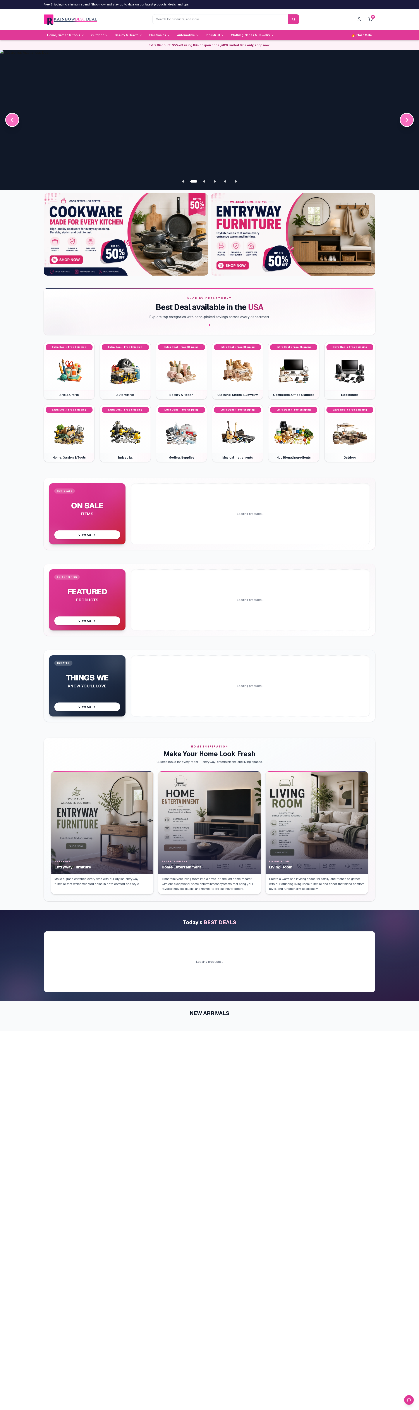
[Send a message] (409, 1400)
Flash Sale (361, 35)
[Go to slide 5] (225, 181)
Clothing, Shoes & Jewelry (250, 35)
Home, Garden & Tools (63, 35)
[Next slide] (407, 120)
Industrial (213, 35)
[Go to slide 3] (204, 181)
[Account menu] (359, 19)
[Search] (293, 19)
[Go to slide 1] (183, 181)
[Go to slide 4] (215, 181)
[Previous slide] (12, 120)
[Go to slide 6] (235, 181)
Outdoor (97, 35)
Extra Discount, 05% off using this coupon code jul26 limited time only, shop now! (209, 45)
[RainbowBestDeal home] (70, 19)
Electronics (157, 35)
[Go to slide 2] (194, 181)
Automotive (186, 35)
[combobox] (220, 19)
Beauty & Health (126, 35)
